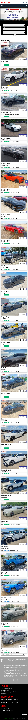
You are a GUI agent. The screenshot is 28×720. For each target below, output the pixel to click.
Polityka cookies (5, 690)
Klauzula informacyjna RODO (8, 692)
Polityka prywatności (6, 689)
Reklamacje (4, 693)
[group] (14, 15)
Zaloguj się (24, 2)
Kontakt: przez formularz (7, 710)
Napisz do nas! (10, 718)
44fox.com (23, 718)
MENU (2, 6)
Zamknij (24, 714)
